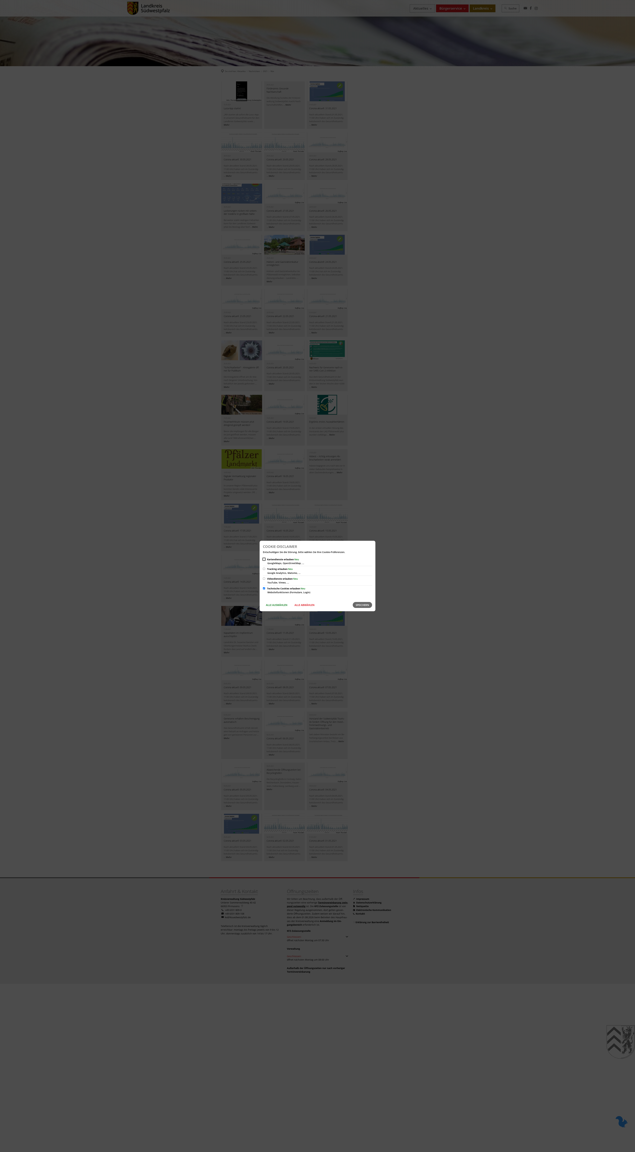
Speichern (362, 605)
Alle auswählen (276, 605)
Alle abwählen (305, 605)
